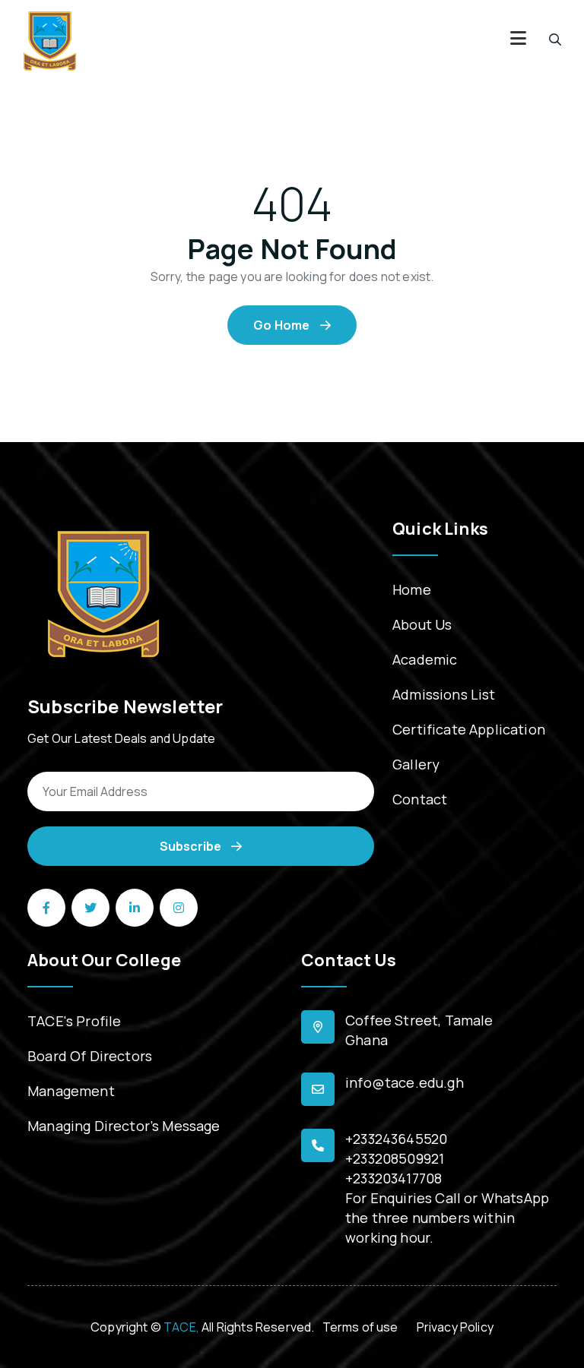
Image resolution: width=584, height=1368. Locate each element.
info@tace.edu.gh (404, 1082)
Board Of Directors (89, 1056)
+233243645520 (396, 1138)
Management (71, 1091)
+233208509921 (394, 1158)
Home (411, 589)
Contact (419, 799)
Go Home (282, 325)
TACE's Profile (74, 1021)
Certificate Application (468, 729)
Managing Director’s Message (124, 1126)
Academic (424, 659)
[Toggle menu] (518, 39)
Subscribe (192, 846)
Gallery (416, 764)
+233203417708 (393, 1178)
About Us (422, 624)
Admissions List (444, 694)
